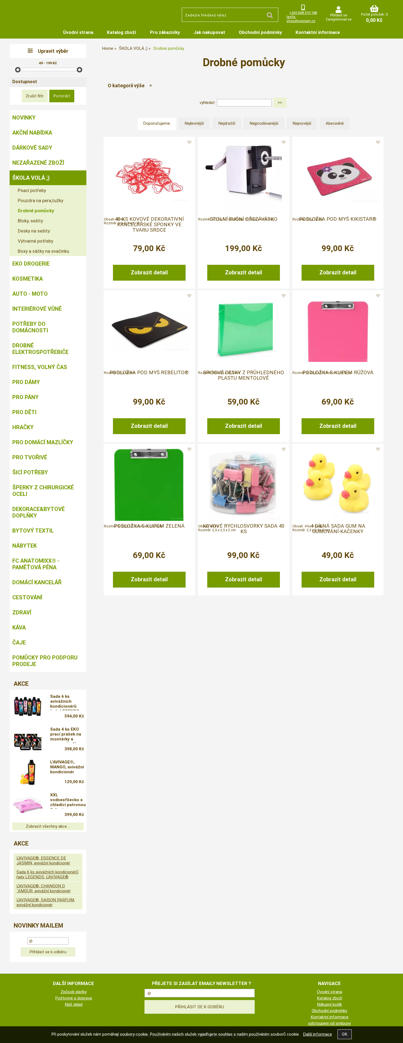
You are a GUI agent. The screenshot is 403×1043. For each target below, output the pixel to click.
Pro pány (25, 397)
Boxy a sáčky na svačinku (43, 251)
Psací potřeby (32, 190)
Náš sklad (74, 1004)
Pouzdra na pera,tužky (40, 200)
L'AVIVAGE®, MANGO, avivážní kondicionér (67, 767)
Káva (19, 627)
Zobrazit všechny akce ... (48, 826)
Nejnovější (302, 123)
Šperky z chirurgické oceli (43, 490)
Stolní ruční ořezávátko (243, 219)
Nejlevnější (194, 123)
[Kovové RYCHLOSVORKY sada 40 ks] (243, 482)
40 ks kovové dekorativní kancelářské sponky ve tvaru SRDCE (149, 224)
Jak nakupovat (209, 32)
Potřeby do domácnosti (30, 327)
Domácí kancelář (37, 582)
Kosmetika (27, 278)
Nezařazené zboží (38, 162)
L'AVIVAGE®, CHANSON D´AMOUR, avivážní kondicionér (43, 888)
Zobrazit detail (149, 272)
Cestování (27, 597)
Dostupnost (24, 81)
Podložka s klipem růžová (337, 372)
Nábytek (24, 545)
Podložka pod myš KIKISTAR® (337, 219)
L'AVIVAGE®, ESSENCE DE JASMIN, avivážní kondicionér (43, 860)
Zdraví (21, 612)
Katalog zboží (121, 32)
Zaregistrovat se (338, 19)
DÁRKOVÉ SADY (32, 147)
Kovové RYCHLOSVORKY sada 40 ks (243, 528)
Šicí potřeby (30, 472)
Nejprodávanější (263, 123)
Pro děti (24, 412)
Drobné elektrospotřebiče (40, 348)
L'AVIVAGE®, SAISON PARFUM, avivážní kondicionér (45, 902)
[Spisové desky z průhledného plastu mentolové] (243, 329)
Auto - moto (30, 293)
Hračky (23, 427)
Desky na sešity (34, 231)
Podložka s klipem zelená (149, 526)
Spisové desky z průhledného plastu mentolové (243, 375)
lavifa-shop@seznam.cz (300, 19)
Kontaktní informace (318, 32)
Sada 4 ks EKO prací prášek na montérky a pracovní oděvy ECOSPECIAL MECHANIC (65, 735)
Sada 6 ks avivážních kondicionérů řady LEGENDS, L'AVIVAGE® (65, 702)
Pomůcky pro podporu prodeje (45, 660)
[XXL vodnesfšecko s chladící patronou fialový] (27, 805)
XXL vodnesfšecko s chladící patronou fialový (68, 800)
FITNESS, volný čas (39, 367)
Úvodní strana (78, 32)
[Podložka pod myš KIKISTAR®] (338, 175)
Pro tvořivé (29, 457)
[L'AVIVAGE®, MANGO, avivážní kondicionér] (27, 772)
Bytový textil (33, 530)
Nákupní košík (329, 1004)
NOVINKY (24, 117)
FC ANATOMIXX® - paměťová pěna (35, 564)
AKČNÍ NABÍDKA (32, 132)
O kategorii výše (126, 85)
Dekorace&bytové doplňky (38, 512)
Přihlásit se (338, 15)
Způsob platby (74, 991)
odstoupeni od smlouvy (329, 1023)
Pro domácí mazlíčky (42, 442)
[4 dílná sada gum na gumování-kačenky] (337, 482)
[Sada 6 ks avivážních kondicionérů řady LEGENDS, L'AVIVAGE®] (27, 706)
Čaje (19, 642)
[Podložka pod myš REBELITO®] (149, 329)
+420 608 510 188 (303, 13)
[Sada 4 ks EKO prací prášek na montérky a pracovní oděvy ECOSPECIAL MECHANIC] (27, 739)
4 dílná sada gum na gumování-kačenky (338, 528)
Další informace (317, 1034)
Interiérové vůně (37, 309)
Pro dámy (26, 382)
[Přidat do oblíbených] (189, 142)
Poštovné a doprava (73, 998)
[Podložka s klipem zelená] (149, 482)
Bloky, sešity (30, 220)
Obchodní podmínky (260, 32)
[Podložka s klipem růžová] (338, 329)
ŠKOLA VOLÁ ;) (31, 178)
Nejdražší (226, 123)
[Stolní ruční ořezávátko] (243, 175)
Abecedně (335, 123)
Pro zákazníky (165, 32)
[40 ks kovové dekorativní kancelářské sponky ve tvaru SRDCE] (149, 175)
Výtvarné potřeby (35, 241)
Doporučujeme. (157, 123)
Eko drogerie (31, 263)
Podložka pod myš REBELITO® (149, 372)
